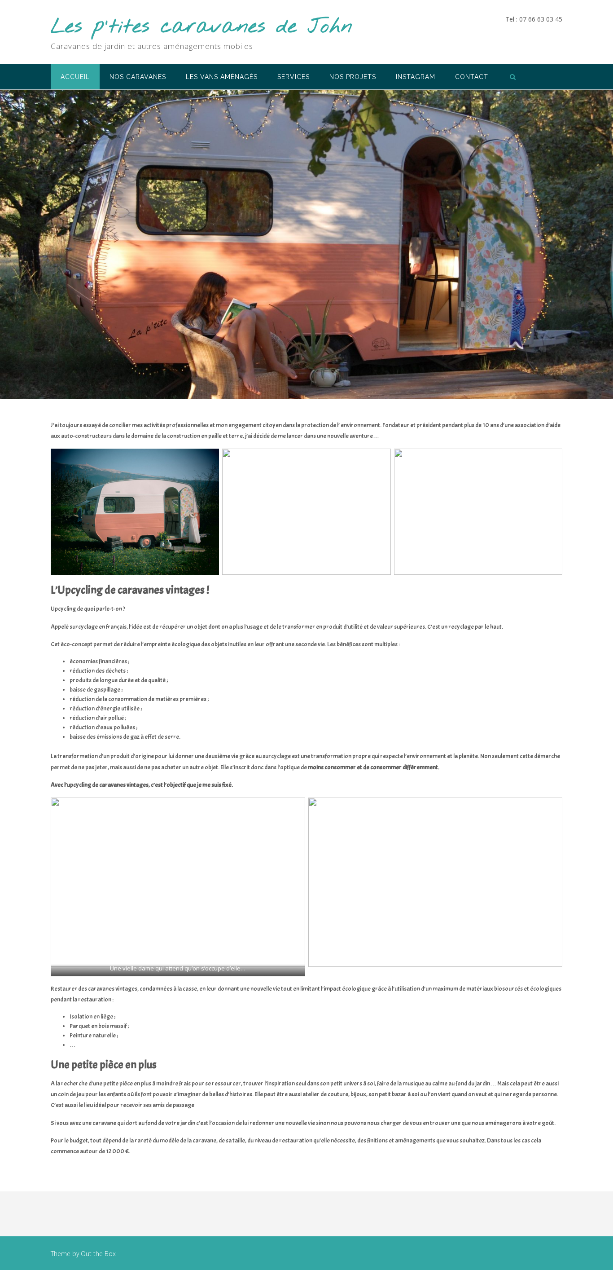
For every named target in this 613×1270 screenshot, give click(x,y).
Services (293, 76)
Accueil (75, 76)
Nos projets (352, 76)
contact (471, 76)
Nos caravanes (137, 76)
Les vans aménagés (222, 76)
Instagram (415, 76)
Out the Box (98, 1253)
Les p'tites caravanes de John (201, 27)
